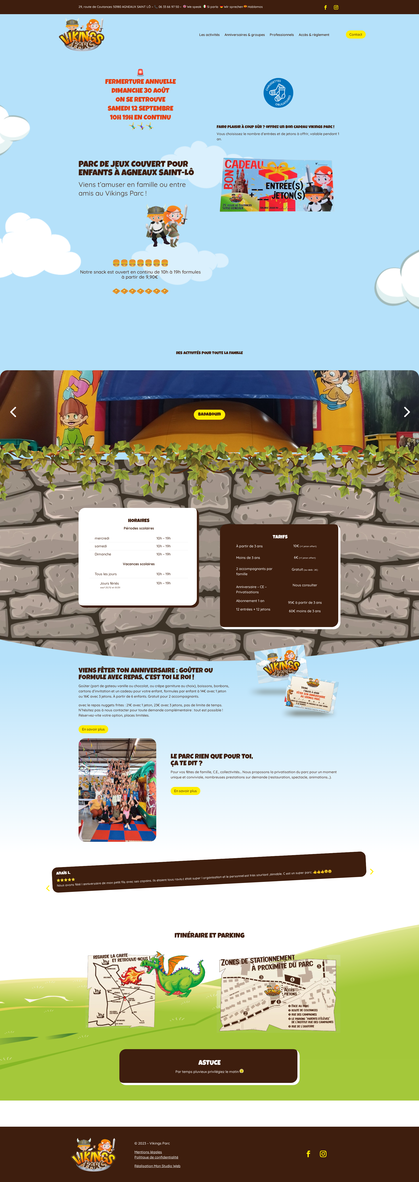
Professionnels (282, 34)
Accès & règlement (314, 34)
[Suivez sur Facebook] (325, 7)
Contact (355, 34)
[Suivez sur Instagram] (336, 7)
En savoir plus (93, 729)
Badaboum (209, 415)
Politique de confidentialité (156, 1157)
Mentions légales (148, 1152)
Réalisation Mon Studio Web (157, 1166)
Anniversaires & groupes (245, 34)
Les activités (209, 34)
